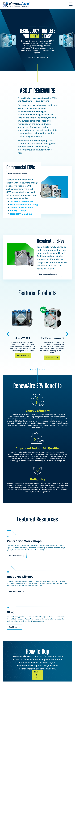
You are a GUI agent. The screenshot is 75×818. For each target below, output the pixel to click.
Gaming (27, 214)
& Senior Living (30, 204)
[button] (8, 334)
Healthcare (16, 204)
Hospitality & (16, 214)
